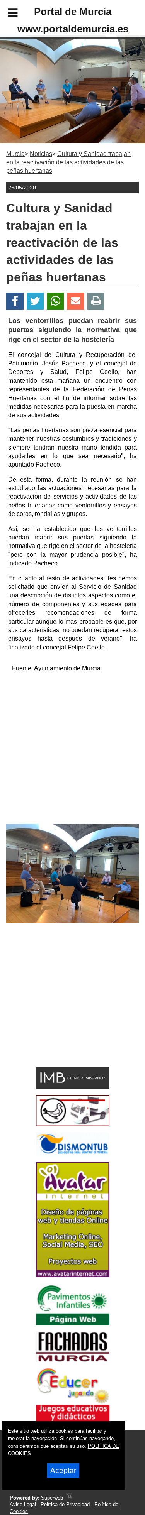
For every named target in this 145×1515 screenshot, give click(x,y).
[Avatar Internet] (72, 1275)
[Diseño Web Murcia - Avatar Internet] (69, 1498)
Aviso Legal (23, 1504)
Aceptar (63, 1470)
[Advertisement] (72, 751)
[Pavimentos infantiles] (72, 1323)
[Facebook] (15, 301)
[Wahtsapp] (55, 301)
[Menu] (6, 14)
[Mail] (75, 301)
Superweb (52, 1498)
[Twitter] (35, 301)
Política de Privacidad (65, 1504)
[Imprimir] (96, 301)
